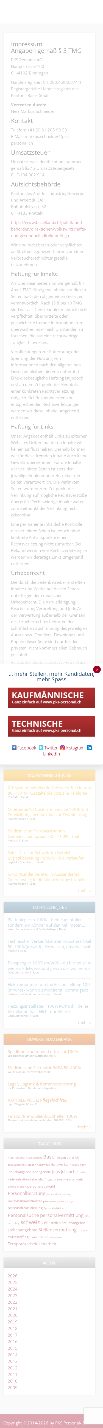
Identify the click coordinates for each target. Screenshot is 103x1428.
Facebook (26, 748)
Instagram (75, 748)
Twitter (51, 748)
